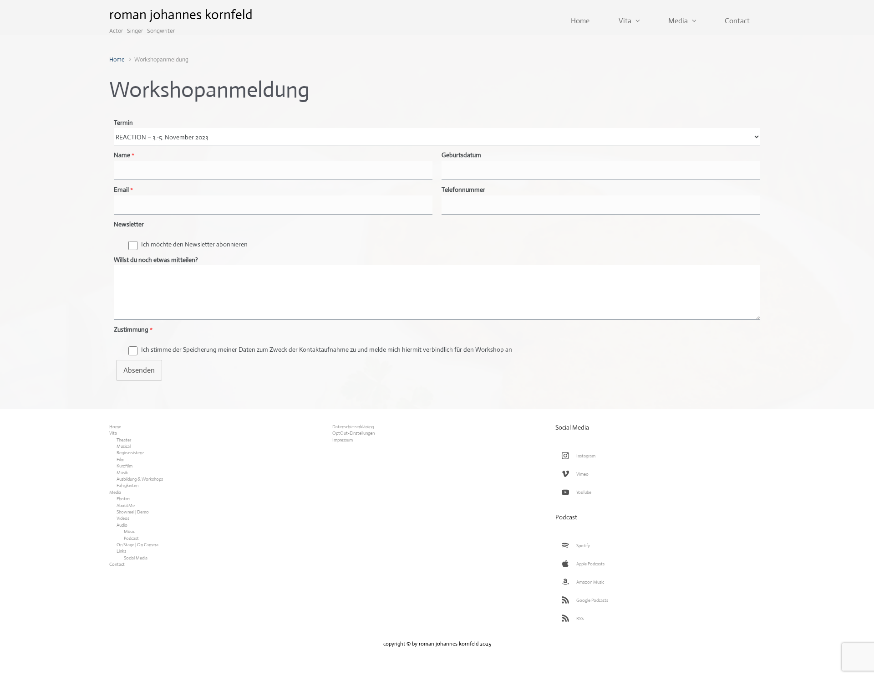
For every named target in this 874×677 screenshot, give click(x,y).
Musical (124, 446)
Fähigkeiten (127, 485)
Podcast (131, 538)
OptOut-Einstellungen (353, 433)
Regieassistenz (130, 453)
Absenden (139, 370)
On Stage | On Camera (137, 545)
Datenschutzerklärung (353, 427)
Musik (122, 473)
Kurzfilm (124, 466)
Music (129, 531)
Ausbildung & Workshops (140, 479)
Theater (124, 440)
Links (121, 551)
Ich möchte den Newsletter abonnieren (194, 244)
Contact (117, 564)
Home (117, 59)
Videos (123, 518)
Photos (123, 499)
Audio (122, 525)
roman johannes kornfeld (181, 14)
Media (115, 492)
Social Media (135, 558)
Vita (113, 433)
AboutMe (126, 505)
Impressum (342, 440)
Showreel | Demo (133, 512)
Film (120, 459)
